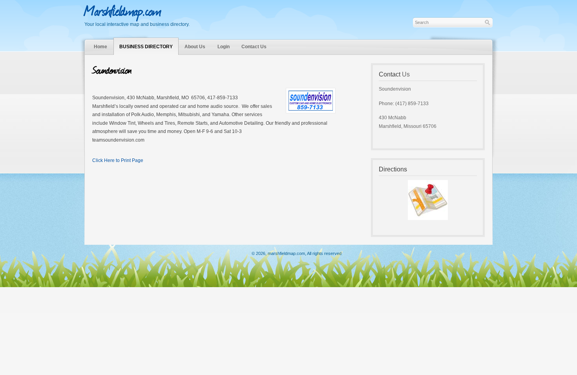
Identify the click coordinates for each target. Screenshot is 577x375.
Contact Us (254, 46)
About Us (194, 46)
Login (223, 46)
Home (100, 46)
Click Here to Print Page (117, 160)
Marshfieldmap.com (122, 10)
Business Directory (146, 46)
